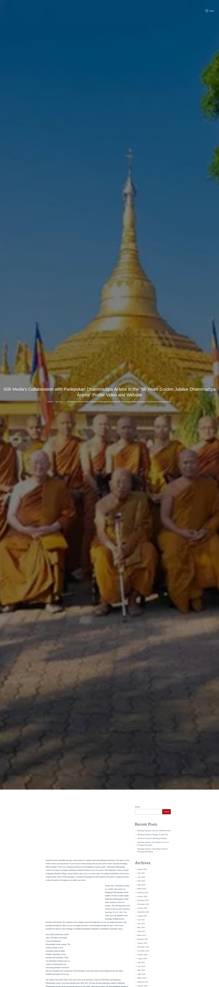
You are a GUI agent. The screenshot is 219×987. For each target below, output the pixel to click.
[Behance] (214, 970)
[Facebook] (214, 948)
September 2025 (143, 912)
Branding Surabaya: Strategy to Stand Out (153, 834)
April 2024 (141, 974)
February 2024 (143, 982)
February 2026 (143, 892)
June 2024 (141, 966)
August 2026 (142, 869)
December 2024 (143, 947)
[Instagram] (214, 954)
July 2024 (141, 962)
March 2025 (142, 935)
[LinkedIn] (214, 959)
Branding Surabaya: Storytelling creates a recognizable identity (153, 850)
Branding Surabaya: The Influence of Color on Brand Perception (153, 843)
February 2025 (143, 939)
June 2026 (141, 877)
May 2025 (141, 927)
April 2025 (141, 931)
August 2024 (142, 958)
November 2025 (143, 904)
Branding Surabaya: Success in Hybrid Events (154, 831)
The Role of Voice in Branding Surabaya (152, 838)
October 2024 (142, 955)
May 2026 (141, 881)
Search (137, 807)
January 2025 (142, 943)
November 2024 (143, 951)
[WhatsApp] (214, 943)
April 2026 (141, 885)
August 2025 (142, 916)
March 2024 (142, 978)
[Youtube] (214, 965)
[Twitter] (214, 981)
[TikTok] (214, 976)
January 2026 (142, 896)
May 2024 (141, 970)
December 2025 (143, 900)
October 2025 (142, 908)
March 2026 (142, 889)
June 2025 (141, 924)
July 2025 (141, 920)
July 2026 (141, 873)
